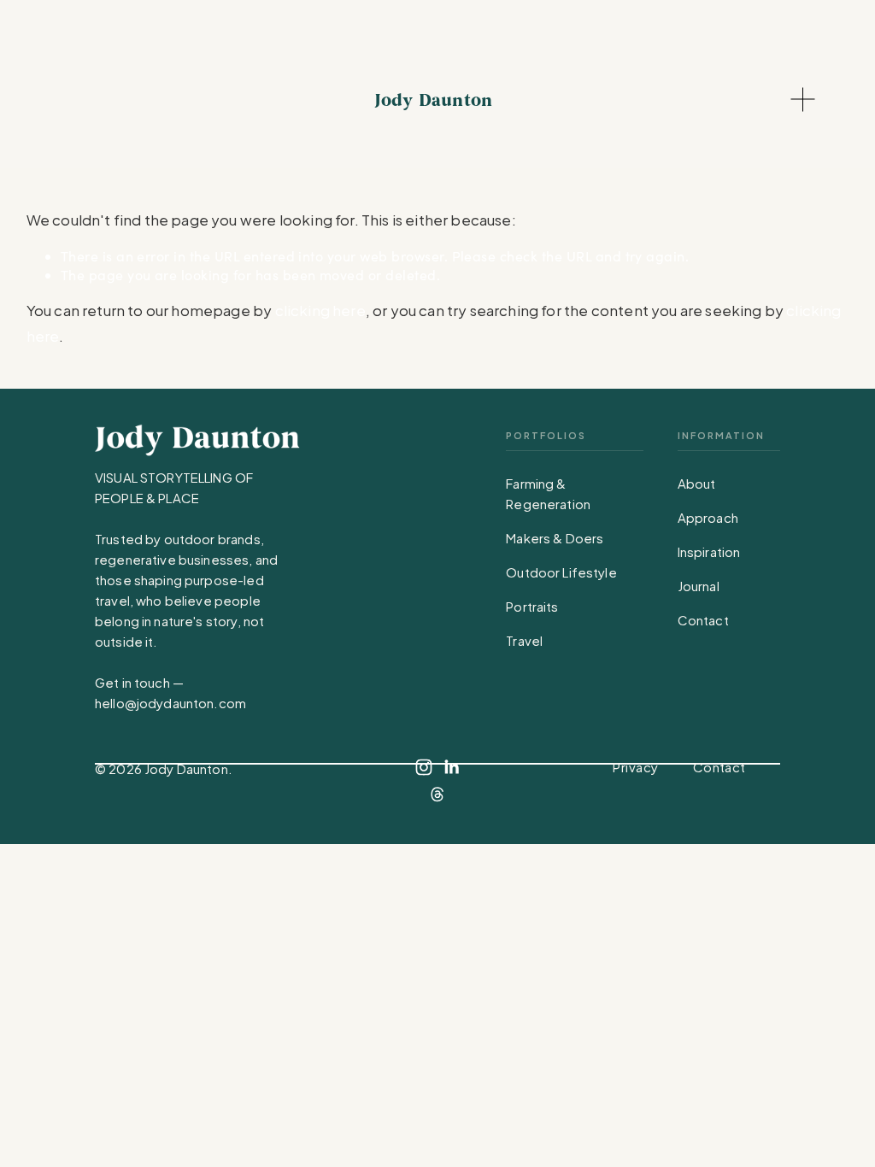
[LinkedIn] (451, 767)
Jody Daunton (433, 100)
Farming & (536, 483)
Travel (524, 640)
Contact (703, 620)
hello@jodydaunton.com (170, 703)
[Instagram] (423, 767)
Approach (708, 517)
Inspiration (709, 551)
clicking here (320, 310)
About (697, 483)
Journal (698, 586)
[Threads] (437, 794)
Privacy (635, 767)
